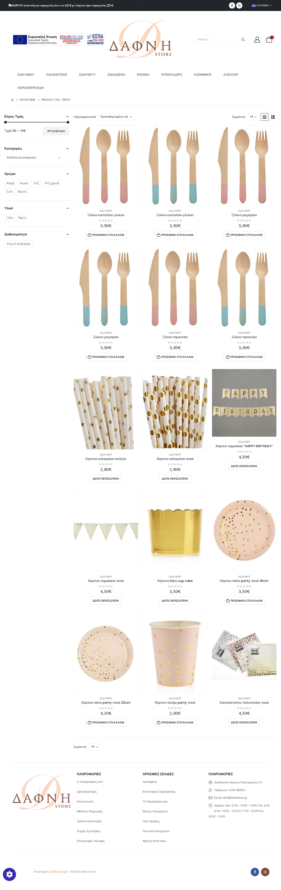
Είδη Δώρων (116, 75)
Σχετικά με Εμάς (87, 791)
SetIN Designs (59, 872)
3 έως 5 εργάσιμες (18, 244)
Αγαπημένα (150, 782)
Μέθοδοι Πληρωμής (90, 811)
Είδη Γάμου (26, 75)
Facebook (254, 872)
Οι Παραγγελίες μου (155, 801)
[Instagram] (239, 5)
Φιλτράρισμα (56, 131)
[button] (264, 117)
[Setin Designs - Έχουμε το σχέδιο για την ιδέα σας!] (20, 872)
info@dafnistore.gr (235, 798)
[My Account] (257, 40)
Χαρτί (22, 217)
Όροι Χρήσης (151, 821)
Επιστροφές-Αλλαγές (91, 841)
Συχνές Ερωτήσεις (89, 831)
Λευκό (24, 183)
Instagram (265, 872)
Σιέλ (9, 191)
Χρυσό (22, 191)
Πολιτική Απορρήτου (156, 831)
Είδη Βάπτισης (56, 75)
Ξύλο (9, 217)
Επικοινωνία (85, 801)
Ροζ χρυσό (52, 183)
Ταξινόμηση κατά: (85, 117)
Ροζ (36, 183)
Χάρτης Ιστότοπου (154, 841)
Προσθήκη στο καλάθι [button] (108, 235)
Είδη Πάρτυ (87, 75)
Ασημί (10, 183)
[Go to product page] (106, 165)
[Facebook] (232, 5)
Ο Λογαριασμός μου (90, 782)
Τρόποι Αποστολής (89, 821)
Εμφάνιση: (239, 117)
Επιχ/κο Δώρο (171, 75)
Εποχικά (143, 75)
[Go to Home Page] (12, 100)
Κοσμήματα (202, 75)
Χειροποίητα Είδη (30, 88)
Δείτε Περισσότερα (106, 479)
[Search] (243, 39)
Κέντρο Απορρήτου (155, 811)
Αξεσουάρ (230, 75)
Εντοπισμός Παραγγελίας (159, 791)
